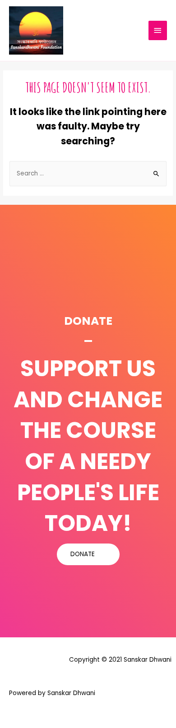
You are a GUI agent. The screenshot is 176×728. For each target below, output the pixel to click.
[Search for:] (88, 173)
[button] (88, 554)
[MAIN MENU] (157, 30)
